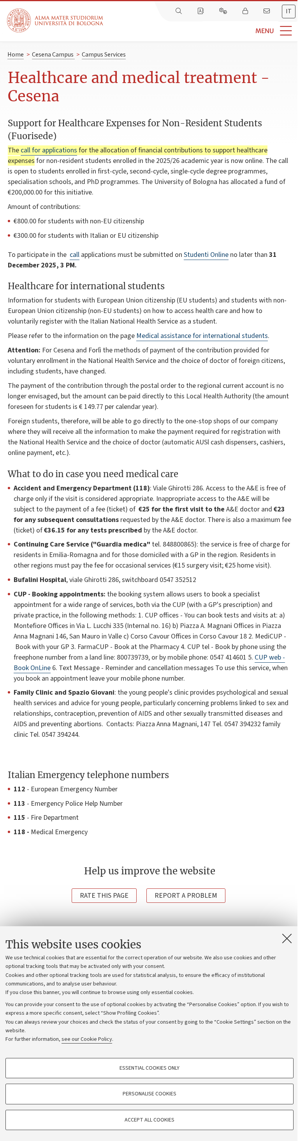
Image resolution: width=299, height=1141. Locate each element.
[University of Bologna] (55, 20)
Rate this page (104, 895)
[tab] (288, 11)
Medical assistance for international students (202, 336)
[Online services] (224, 11)
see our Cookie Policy (87, 1039)
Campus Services (104, 54)
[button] (201, 31)
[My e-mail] (267, 11)
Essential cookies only (149, 1068)
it (289, 11)
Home (15, 54)
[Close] (287, 938)
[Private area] (246, 11)
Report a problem (186, 895)
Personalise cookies (149, 1094)
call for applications (49, 150)
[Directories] (201, 11)
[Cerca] (179, 11)
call (74, 255)
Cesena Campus (53, 54)
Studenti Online (206, 255)
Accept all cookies (149, 1120)
